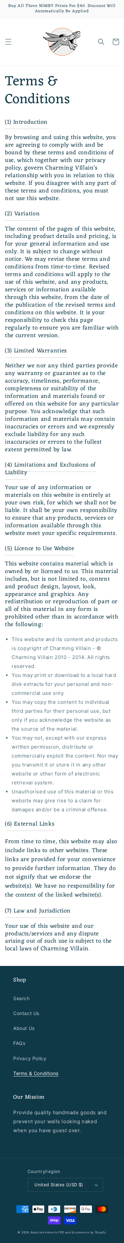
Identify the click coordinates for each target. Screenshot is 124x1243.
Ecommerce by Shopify (89, 1232)
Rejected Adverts (44, 1232)
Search (21, 998)
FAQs (19, 1043)
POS (61, 1232)
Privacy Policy (29, 1058)
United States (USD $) (58, 1184)
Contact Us (26, 1013)
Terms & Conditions (36, 1073)
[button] (8, 42)
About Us (24, 1028)
